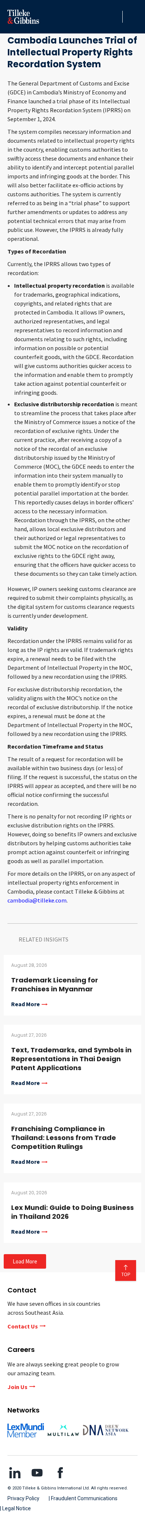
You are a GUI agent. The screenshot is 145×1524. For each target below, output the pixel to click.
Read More (25, 1004)
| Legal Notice (15, 1508)
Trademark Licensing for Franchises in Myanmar (54, 984)
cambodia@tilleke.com (37, 900)
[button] (114, 17)
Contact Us (22, 1326)
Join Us (17, 1387)
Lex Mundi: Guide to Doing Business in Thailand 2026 (72, 1212)
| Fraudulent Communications (83, 1498)
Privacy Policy (23, 1498)
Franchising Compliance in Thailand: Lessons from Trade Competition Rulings (63, 1137)
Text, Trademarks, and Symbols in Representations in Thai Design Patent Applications (71, 1058)
